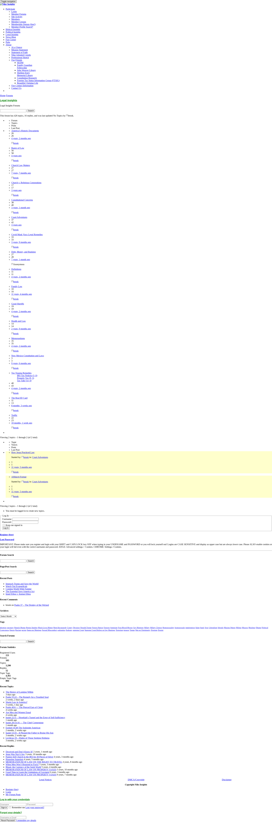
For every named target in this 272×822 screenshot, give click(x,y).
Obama (258, 628)
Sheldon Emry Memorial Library (25, 74)
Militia (238, 628)
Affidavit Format (18, 477)
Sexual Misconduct (49, 630)
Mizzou (245, 628)
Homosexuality (168, 628)
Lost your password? (35, 807)
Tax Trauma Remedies (21, 373)
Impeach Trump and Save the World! (22, 584)
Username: (7, 519)
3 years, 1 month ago (20, 207)
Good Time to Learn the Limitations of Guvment (27, 772)
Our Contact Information (22, 85)
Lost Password (7, 539)
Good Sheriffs (17, 304)
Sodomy (69, 630)
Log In (5, 528)
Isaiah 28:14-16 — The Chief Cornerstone (24, 722)
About (8, 45)
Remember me (18, 807)
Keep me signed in (14, 525)
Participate (10, 9)
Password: (7, 522)
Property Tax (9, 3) (25, 378)
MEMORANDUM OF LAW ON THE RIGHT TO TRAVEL (34, 762)
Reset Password (8, 820)
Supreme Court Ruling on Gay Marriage (100, 630)
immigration (190, 628)
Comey (70, 628)
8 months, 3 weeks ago (21, 405)
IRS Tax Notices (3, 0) (27, 375)
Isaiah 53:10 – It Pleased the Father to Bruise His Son (29, 733)
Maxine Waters (229, 628)
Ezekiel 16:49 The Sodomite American (23, 728)
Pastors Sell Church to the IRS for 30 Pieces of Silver (29, 757)
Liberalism (213, 628)
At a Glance (16, 47)
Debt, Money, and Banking (23, 252)
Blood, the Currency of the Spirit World (23, 767)
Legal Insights (12, 34)
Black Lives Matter (45, 628)
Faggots (107, 628)
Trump (132, 630)
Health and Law (18, 321)
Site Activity (16, 16)
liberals (220, 628)
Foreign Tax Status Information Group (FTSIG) (38, 80)
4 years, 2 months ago (21, 138)
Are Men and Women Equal (18, 712)
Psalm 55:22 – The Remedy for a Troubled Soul (27, 697)
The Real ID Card (19, 398)
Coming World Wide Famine (18, 589)
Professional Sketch (20, 57)
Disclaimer (226, 779)
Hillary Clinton (156, 628)
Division (76, 628)
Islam (198, 628)
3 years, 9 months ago (21, 242)
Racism (18, 630)
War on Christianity (142, 630)
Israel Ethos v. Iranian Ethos (18, 594)
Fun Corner (11, 39)
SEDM (20, 62)
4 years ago (16, 155)
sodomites (61, 630)
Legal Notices (45, 779)
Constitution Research (27, 78)
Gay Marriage (138, 628)
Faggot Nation (97, 628)
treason (126, 630)
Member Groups (18, 22)
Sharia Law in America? (16, 702)
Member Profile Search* (22, 27)
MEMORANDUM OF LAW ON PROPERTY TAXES (31, 769)
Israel (202, 628)
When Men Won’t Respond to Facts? (22, 764)
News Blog (11, 37)
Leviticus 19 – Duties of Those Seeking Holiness (27, 738)
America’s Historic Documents (25, 131)
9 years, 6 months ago (21, 363)
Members (15, 19)
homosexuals (180, 628)
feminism (113, 628)
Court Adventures (19, 217)
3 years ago (16, 190)
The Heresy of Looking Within (19, 692)
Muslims (251, 628)
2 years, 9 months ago (21, 329)
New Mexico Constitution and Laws (27, 355)
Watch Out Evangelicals (16, 586)
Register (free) (7, 534)
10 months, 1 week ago (21, 423)
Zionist (160, 630)
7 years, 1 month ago (20, 259)
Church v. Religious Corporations (26, 182)
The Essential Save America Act (20, 591)
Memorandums (18, 338)
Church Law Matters (20, 165)
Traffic (14, 415)
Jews (206, 628)
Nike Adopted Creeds (21, 55)
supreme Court (78, 630)
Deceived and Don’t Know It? (19, 752)
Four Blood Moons (125, 628)
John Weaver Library (26, 70)
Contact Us (16, 88)
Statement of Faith (19, 52)
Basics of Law (17, 148)
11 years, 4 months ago (21, 294)
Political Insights (13, 32)
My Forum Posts (13, 794)
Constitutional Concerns (22, 200)
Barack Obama (20, 628)
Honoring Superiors (14, 759)
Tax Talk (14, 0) (24, 380)
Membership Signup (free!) (23, 24)
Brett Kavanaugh (59, 628)
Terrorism (119, 630)
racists (24, 630)
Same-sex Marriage (34, 630)
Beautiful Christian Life (27, 83)
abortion (3, 628)
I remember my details (26, 820)
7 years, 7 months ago (21, 173)
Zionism (154, 630)
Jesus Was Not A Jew (15, 754)
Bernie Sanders (32, 628)
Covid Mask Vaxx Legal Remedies (27, 234)
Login (14, 11)
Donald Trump (86, 628)
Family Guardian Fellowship (24, 66)
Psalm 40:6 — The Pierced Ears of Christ (24, 707)
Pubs (8, 42)
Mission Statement (19, 50)
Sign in (4, 808)
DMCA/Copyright (136, 779)
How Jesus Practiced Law (23, 452)
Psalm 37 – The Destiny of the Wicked (31, 605)
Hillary (147, 628)
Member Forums (18, 14)
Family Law (16, 286)
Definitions (16, 269)
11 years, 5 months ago (21, 467)
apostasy (10, 628)
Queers (12, 630)
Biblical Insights (13, 29)
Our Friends (16, 60)
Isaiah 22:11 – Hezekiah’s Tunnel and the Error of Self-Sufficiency (35, 717)
